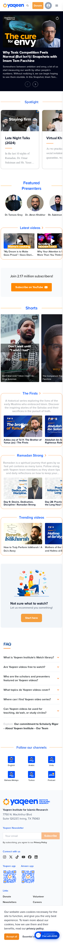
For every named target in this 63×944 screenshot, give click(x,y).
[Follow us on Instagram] (4, 857)
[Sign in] (48, 5)
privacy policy (35, 928)
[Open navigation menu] (56, 5)
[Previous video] (27, 84)
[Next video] (35, 84)
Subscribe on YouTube (29, 287)
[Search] (27, 5)
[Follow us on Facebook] (29, 857)
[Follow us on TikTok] (17, 857)
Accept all (11, 936)
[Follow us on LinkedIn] (36, 857)
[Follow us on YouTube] (23, 857)
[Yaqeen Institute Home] (13, 5)
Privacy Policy (40, 842)
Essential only (30, 936)
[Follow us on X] (11, 857)
